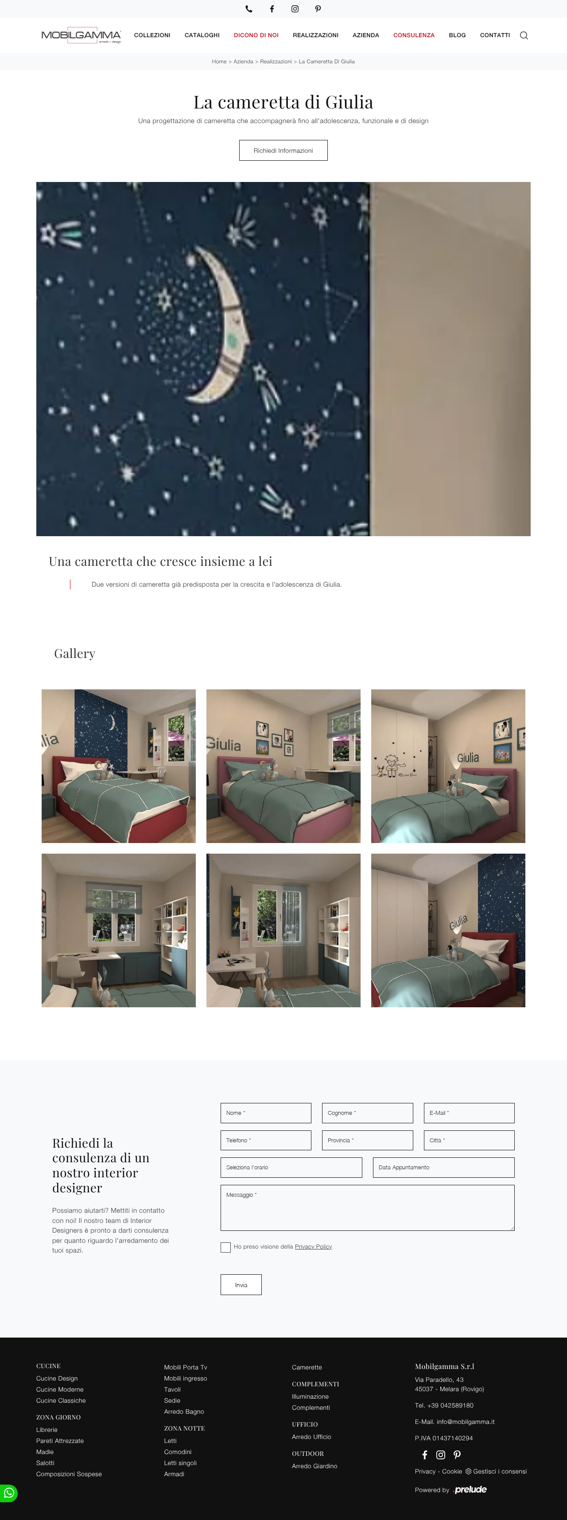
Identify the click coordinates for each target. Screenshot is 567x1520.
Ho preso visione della (283, 1246)
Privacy (425, 1471)
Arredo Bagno (184, 1411)
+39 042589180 (450, 1405)
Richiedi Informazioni (283, 150)
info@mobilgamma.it (466, 1421)
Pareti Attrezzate (60, 1440)
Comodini (178, 1451)
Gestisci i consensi (500, 1471)
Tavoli (172, 1389)
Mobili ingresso (185, 1378)
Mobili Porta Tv (185, 1367)
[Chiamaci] (249, 9)
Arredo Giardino (315, 1466)
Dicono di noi (256, 35)
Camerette (307, 1367)
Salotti (45, 1462)
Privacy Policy (313, 1246)
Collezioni (152, 35)
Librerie (47, 1429)
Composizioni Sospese (69, 1473)
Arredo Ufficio (311, 1436)
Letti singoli (180, 1462)
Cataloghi (202, 35)
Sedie (172, 1400)
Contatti (495, 35)
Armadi (174, 1473)
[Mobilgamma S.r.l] (82, 35)
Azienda (366, 35)
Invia (241, 1284)
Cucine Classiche (61, 1400)
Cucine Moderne (60, 1389)
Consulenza (414, 35)
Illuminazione (310, 1396)
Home (219, 61)
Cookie (452, 1471)
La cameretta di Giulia (327, 61)
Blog (457, 35)
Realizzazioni (315, 35)
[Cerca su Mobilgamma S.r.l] (524, 35)
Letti (170, 1440)
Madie (45, 1451)
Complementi (311, 1407)
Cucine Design (57, 1378)
